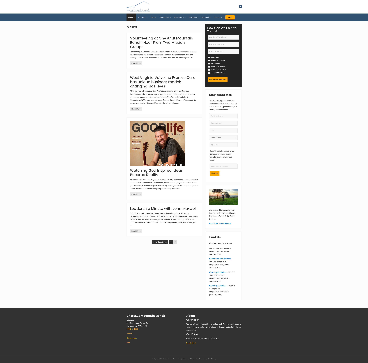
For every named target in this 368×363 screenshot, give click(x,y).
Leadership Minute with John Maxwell (163, 208)
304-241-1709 (132, 329)
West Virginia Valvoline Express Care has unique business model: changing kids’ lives (162, 82)
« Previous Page (160, 242)
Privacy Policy (194, 359)
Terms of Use (203, 359)
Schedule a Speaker (218, 70)
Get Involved (132, 338)
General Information (218, 73)
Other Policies (212, 359)
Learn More (191, 343)
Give (230, 17)
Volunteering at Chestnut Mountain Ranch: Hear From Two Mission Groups (161, 42)
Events (129, 334)
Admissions (215, 57)
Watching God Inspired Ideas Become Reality (156, 172)
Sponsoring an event (218, 66)
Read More (136, 63)
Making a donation (218, 60)
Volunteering (215, 63)
